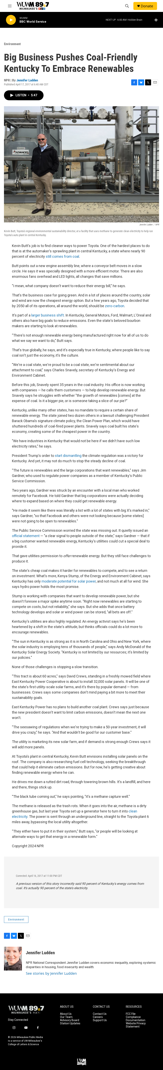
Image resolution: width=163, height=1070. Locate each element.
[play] (11, 20)
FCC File (131, 1013)
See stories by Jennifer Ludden (51, 973)
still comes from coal (62, 256)
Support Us (100, 1020)
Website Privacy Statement (136, 1025)
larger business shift (47, 315)
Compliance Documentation (135, 1019)
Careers (98, 1017)
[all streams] (157, 20)
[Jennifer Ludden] (13, 959)
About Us (66, 1013)
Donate (147, 6)
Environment (12, 44)
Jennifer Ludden (27, 80)
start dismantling (68, 455)
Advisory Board (69, 1020)
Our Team (66, 1017)
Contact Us (100, 1013)
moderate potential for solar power (69, 581)
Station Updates (70, 1023)
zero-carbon (114, 306)
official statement (26, 536)
